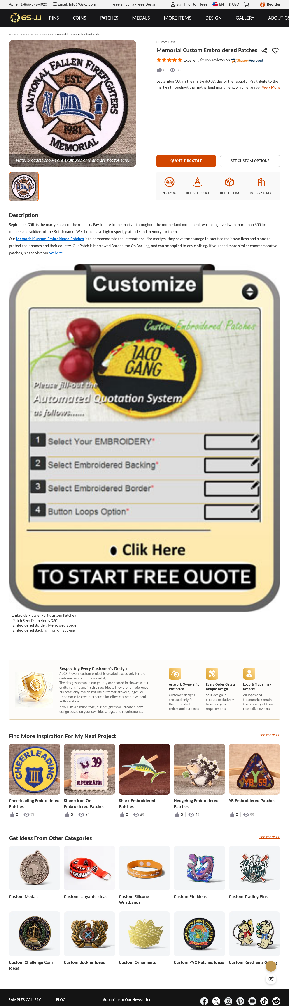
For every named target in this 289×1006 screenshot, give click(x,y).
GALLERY (245, 18)
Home (12, 34)
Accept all (203, 976)
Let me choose (72, 994)
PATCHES (109, 18)
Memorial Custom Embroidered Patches (50, 238)
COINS (79, 18)
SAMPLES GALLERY (25, 999)
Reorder (273, 4)
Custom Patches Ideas (42, 34)
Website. (56, 253)
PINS (54, 18)
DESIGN (213, 18)
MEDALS (141, 18)
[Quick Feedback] (271, 979)
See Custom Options (250, 160)
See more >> (269, 734)
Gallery (23, 34)
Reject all (202, 987)
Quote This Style (186, 160)
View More (270, 87)
